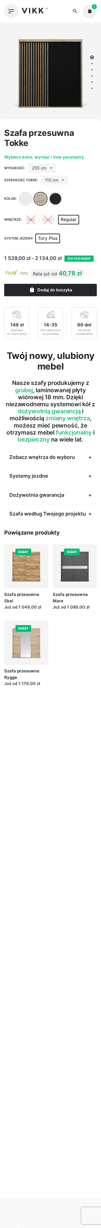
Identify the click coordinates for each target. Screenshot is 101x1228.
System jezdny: (18, 238)
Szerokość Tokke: (21, 180)
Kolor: (10, 198)
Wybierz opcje (18, 612)
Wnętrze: (13, 219)
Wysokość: (14, 168)
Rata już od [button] (45, 274)
